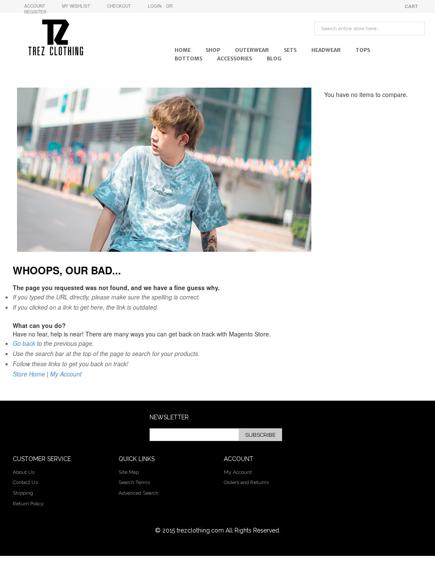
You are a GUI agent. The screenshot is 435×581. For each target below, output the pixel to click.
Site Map (129, 472)
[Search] (416, 23)
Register (35, 12)
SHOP (213, 50)
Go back (24, 343)
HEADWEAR (326, 50)
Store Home (29, 374)
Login (154, 6)
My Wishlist (76, 6)
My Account (66, 374)
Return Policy (28, 504)
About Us (23, 472)
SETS (290, 50)
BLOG (274, 58)
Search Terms (134, 482)
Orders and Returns (246, 482)
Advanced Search (138, 493)
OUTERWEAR (252, 50)
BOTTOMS (188, 58)
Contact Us (25, 482)
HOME (183, 50)
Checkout (119, 6)
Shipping (23, 493)
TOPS (363, 50)
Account (34, 6)
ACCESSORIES (234, 58)
